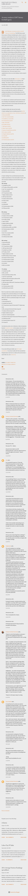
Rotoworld (5, 114)
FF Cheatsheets (6, 120)
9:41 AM (8, 744)
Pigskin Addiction (7, 134)
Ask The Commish (6, 116)
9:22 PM (8, 594)
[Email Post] (2, 367)
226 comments (10, 837)
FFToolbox (4, 124)
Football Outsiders (9, 328)
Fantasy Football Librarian (9, 3)
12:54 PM (8, 807)
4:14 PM (8, 697)
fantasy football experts (8, 364)
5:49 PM (8, 541)
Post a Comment (5, 810)
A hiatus (4, 823)
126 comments (10, 884)
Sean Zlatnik (8, 701)
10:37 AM (8, 777)
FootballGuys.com (6, 118)
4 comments (9, 859)
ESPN (4, 137)
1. (2, 114)
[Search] (22, 2)
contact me (13, 354)
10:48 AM (8, 528)
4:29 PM (8, 793)
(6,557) (12, 139)
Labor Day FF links (8, 845)
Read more (23, 837)
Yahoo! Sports (6, 128)
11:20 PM (8, 455)
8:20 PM (8, 439)
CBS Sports (5, 126)
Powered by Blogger (15, 892)
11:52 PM (8, 472)
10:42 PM (8, 617)
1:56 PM (8, 760)
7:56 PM (8, 412)
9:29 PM (8, 608)
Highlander (8, 546)
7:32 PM (8, 727)
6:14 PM (8, 397)
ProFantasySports (7, 139)
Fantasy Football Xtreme (8, 130)
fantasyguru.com (18, 78)
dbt (6, 460)
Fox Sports (5, 132)
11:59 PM (8, 492)
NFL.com (4, 122)
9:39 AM (8, 627)
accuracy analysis (10, 362)
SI (3, 135)
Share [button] (3, 368)
